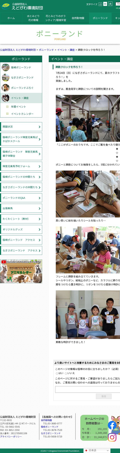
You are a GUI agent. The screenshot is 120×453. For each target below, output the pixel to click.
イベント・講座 (66, 50)
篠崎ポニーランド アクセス (19, 240)
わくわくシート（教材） (16, 219)
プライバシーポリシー (11, 436)
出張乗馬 (8, 208)
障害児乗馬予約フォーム (16, 166)
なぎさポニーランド (22, 77)
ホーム (11, 18)
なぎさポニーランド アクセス (20, 250)
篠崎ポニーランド (21, 67)
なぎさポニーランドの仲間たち (20, 187)
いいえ (71, 373)
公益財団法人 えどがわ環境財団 (18, 50)
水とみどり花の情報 (33, 18)
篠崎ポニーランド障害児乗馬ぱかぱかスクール (20, 139)
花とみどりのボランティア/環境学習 (55, 18)
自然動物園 (78, 18)
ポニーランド (100, 18)
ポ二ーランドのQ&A (14, 198)
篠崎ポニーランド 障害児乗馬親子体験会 (20, 153)
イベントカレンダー (22, 114)
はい (60, 373)
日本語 (92, 450)
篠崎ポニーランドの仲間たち (19, 177)
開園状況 (8, 126)
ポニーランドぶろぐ (22, 88)
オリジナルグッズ (13, 229)
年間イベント (18, 106)
